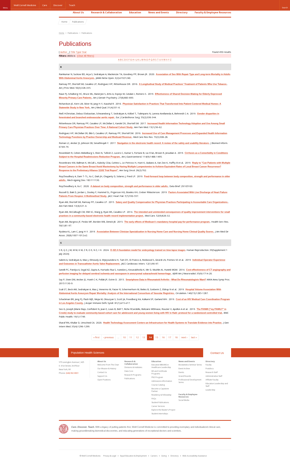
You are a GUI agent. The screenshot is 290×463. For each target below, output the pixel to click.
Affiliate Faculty (212, 379)
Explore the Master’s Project (163, 410)
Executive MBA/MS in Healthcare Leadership (161, 366)
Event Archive (184, 368)
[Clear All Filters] (85, 55)
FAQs (153, 398)
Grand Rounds (185, 376)
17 (169, 337)
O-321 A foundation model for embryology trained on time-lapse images (147, 250)
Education (135, 12)
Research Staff (212, 372)
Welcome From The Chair (108, 364)
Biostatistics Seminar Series (190, 364)
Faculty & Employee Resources (213, 12)
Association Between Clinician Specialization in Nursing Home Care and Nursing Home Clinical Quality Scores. (155, 231)
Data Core (128, 371)
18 (176, 337)
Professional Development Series (190, 381)
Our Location (63, 352)
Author (63, 51)
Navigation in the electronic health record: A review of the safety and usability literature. (163, 143)
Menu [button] (5, 8)
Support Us (102, 376)
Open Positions (104, 379)
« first (96, 337)
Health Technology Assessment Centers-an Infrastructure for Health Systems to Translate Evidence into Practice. (162, 322)
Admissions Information (161, 381)
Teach (72, 5)
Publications (129, 378)
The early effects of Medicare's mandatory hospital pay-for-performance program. (167, 221)
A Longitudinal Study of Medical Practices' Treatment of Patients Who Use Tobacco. (183, 84)
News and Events (158, 12)
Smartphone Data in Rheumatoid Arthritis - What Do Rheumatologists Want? (166, 279)
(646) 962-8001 (72, 373)
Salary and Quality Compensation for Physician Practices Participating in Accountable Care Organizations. (172, 202)
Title (73, 51)
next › (184, 337)
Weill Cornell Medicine (25, 5)
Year (84, 51)
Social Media (184, 400)
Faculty (208, 364)
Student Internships (159, 413)
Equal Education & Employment (133, 456)
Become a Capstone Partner (160, 389)
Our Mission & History (106, 368)
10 (124, 337)
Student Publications (160, 402)
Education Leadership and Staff (217, 384)
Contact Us (217, 353)
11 (130, 337)
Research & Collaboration (106, 12)
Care (44, 5)
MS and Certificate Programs (159, 372)
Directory (181, 12)
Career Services (158, 406)
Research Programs (132, 375)
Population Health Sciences (87, 352)
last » (194, 337)
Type (78, 51)
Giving (164, 456)
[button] (284, 5)
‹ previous (108, 337)
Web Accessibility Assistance (194, 456)
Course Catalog (158, 385)
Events (181, 372)
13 (143, 337)
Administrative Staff (214, 376)
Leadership (210, 390)
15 (156, 337)
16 (163, 337)
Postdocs (210, 368)
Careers (154, 456)
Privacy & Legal (109, 456)
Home (62, 12)
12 (137, 337)
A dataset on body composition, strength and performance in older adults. (129, 186)
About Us (78, 12)
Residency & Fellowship (161, 395)
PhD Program (157, 377)
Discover (58, 5)
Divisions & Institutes (133, 367)
